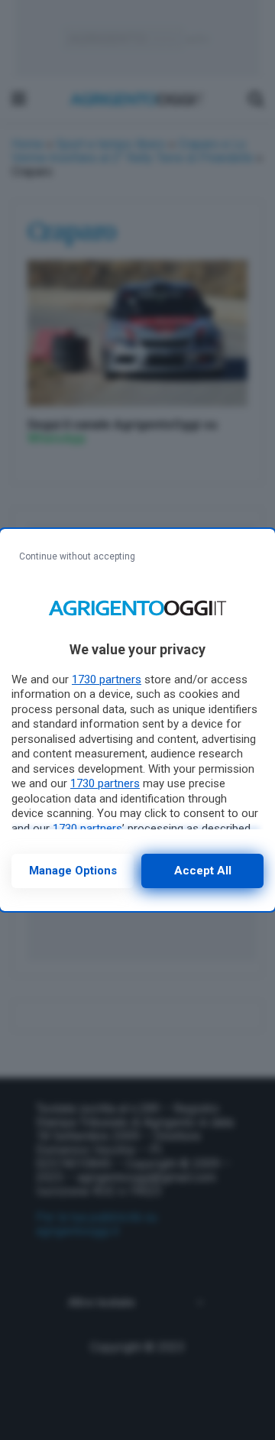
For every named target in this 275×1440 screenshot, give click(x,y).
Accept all (202, 870)
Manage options (73, 870)
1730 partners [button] (106, 679)
